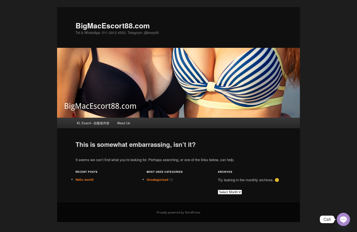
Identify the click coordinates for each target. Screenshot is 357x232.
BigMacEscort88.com (113, 25)
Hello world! (85, 179)
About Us (123, 123)
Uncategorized (157, 179)
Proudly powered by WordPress (178, 212)
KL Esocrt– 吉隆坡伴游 (93, 123)
